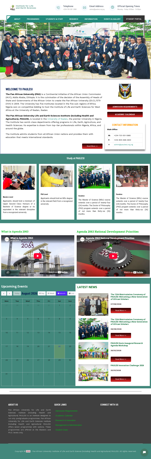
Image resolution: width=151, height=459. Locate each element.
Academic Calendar (64, 415)
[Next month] (9, 293)
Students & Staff (54, 19)
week (52, 293)
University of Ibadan (57, 119)
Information (91, 19)
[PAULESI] (23, 7)
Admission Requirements (66, 411)
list (72, 293)
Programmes (33, 19)
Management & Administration (68, 425)
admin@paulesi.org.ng (123, 145)
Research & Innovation (65, 420)
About (17, 19)
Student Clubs (61, 430)
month (62, 293)
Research (73, 19)
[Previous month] (3, 293)
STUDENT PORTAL (134, 19)
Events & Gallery (112, 19)
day (42, 293)
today (17, 293)
